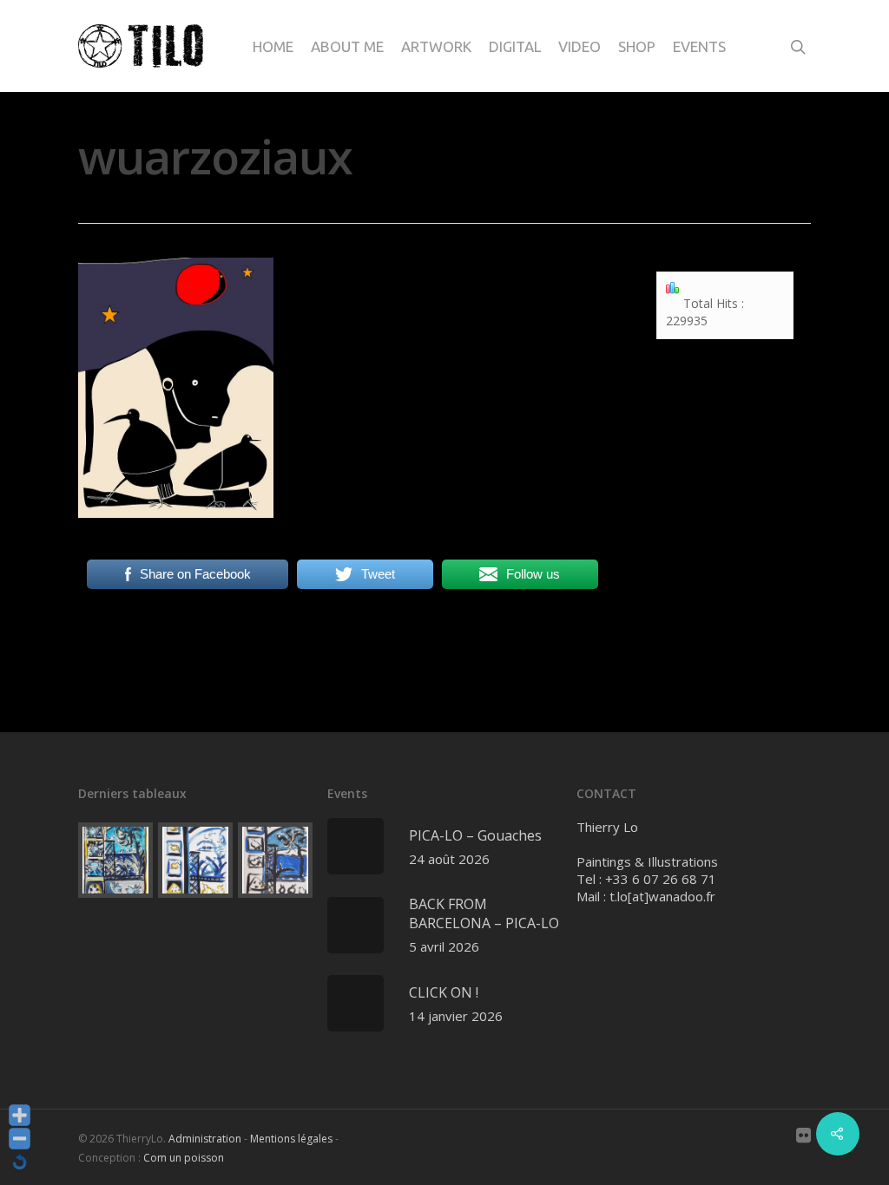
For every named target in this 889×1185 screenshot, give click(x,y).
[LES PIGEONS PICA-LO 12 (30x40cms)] (275, 859)
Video (579, 46)
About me (347, 46)
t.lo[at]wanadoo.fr (662, 896)
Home (273, 46)
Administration (204, 1138)
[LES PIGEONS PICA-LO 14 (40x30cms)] (115, 859)
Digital (515, 46)
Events (699, 46)
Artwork (436, 46)
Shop (636, 46)
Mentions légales (291, 1138)
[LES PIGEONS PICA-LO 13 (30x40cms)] (195, 859)
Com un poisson (183, 1157)
